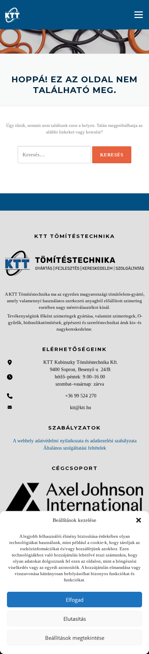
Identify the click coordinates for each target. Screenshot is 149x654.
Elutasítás (74, 618)
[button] (138, 520)
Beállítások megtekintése (74, 637)
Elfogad (75, 599)
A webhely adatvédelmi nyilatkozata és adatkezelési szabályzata (75, 440)
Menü (138, 14)
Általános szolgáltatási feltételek (74, 448)
